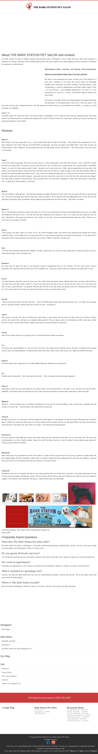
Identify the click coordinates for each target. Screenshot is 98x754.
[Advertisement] (49, 33)
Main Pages (6, 629)
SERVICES (6, 645)
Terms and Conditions (9, 676)
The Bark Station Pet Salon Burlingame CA (17, 649)
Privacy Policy (7, 672)
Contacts (5, 680)
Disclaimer (5, 669)
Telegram (93, 751)
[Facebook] (48, 744)
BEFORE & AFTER (8, 641)
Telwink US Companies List (11, 683)
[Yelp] (54, 744)
